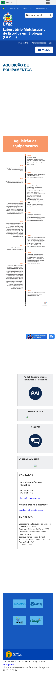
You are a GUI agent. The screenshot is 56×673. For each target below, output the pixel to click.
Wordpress (8, 664)
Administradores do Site (42, 43)
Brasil (9, 2)
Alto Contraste (27, 9)
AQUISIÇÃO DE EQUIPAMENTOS (17, 67)
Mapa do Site (41, 9)
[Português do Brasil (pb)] (3, 9)
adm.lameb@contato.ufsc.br (31, 510)
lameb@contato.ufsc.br (30, 498)
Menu (45, 50)
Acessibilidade (13, 9)
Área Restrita (23, 43)
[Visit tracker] (35, 466)
